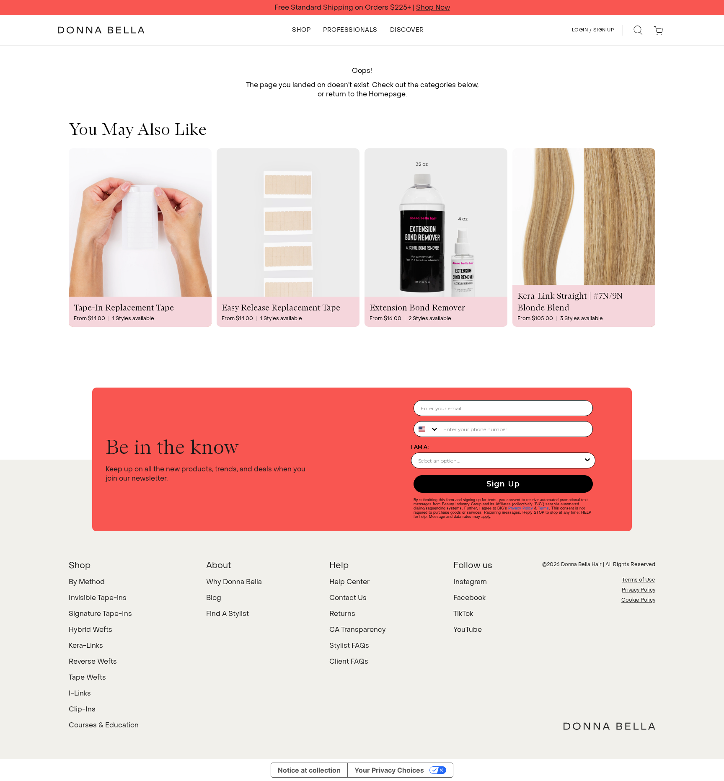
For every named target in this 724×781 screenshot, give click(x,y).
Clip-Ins (82, 709)
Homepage (387, 94)
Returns (342, 613)
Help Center (349, 581)
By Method (87, 581)
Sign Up (503, 484)
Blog (213, 597)
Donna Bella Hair (581, 564)
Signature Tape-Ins (100, 613)
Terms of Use (638, 580)
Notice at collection (309, 770)
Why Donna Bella (234, 581)
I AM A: (420, 447)
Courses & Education (104, 725)
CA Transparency (357, 629)
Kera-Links (86, 645)
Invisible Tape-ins (98, 597)
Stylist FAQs (349, 645)
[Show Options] (587, 460)
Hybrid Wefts (90, 629)
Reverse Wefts (93, 661)
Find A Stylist (227, 613)
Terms (543, 508)
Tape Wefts (87, 677)
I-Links (80, 693)
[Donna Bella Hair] (609, 726)
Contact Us (348, 597)
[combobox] (426, 429)
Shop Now (433, 7)
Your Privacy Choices (389, 770)
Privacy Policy (520, 508)
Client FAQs (348, 661)
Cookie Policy (638, 600)
